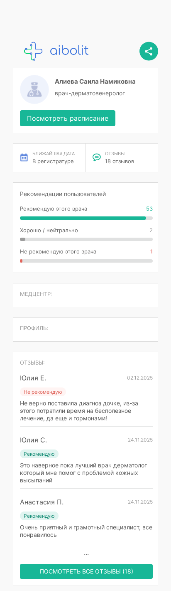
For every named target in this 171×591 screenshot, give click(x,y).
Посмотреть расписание (67, 118)
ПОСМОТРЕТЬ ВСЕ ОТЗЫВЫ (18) (86, 571)
